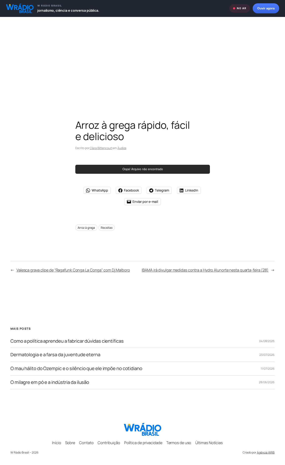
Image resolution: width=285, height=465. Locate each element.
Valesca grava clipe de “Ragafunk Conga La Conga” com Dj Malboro (73, 269)
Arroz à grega (86, 228)
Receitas (106, 228)
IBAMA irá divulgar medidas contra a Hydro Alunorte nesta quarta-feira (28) (205, 269)
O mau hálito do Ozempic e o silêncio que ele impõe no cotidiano (76, 368)
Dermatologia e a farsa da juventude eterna (55, 354)
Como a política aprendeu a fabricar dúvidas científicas (67, 341)
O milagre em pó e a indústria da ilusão (49, 382)
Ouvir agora (266, 8)
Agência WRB (266, 452)
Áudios (121, 148)
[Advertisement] (142, 61)
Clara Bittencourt (101, 148)
